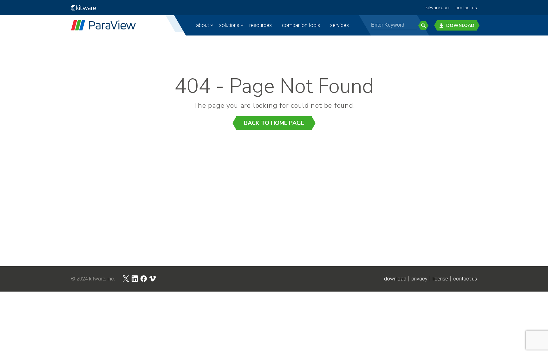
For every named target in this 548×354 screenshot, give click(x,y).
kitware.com (438, 7)
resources (260, 25)
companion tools (301, 25)
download (395, 278)
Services (339, 25)
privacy (419, 278)
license (440, 278)
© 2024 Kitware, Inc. (93, 278)
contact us (466, 7)
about (202, 25)
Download (460, 26)
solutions (229, 25)
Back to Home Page (274, 123)
